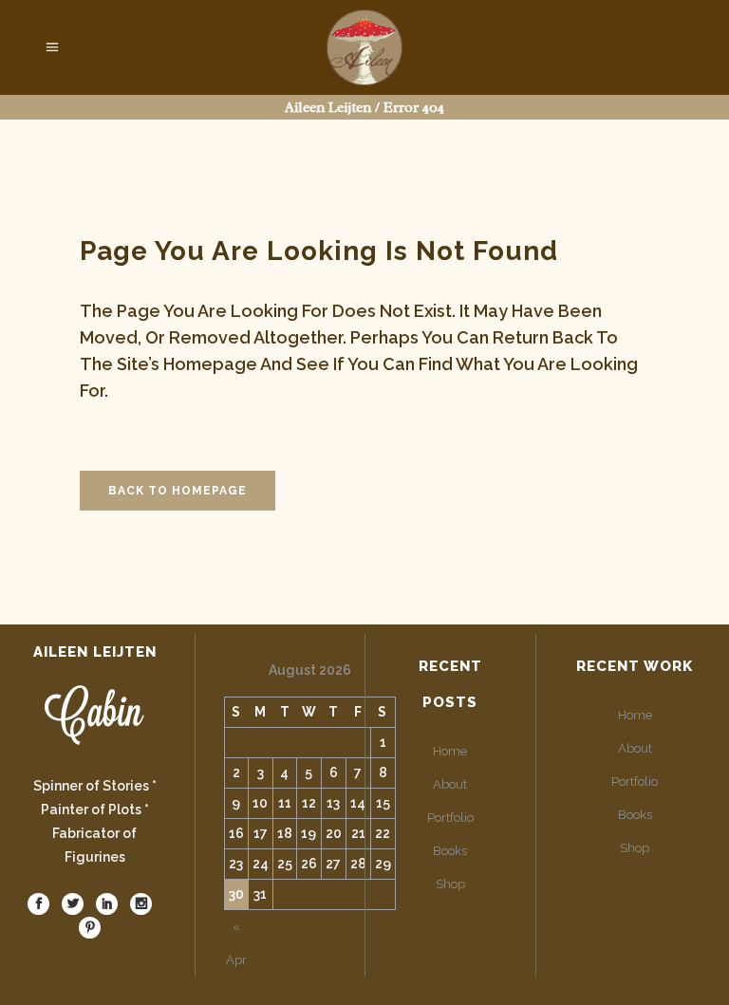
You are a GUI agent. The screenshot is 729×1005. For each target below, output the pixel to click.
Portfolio (450, 817)
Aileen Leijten (328, 108)
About (450, 784)
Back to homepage (177, 490)
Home (450, 751)
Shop (450, 884)
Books (450, 851)
